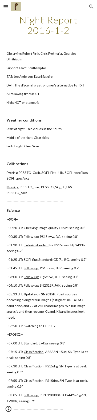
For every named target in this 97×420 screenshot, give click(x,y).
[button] (5, 6)
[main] (48, 25)
